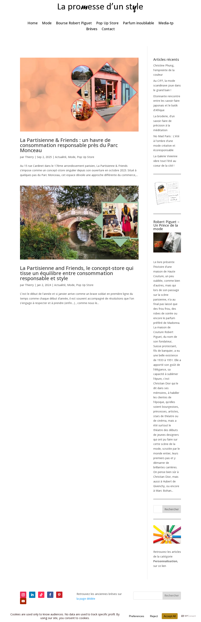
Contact (108, 29)
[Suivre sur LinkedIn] (32, 595)
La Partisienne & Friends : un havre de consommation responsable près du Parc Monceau (69, 145)
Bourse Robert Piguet (74, 23)
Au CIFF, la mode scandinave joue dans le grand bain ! (167, 85)
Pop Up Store (107, 23)
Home (32, 23)
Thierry (29, 157)
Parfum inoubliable (138, 23)
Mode (47, 23)
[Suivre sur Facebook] (50, 595)
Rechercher (171, 509)
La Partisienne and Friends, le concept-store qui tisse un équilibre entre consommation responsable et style (76, 273)
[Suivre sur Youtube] (23, 601)
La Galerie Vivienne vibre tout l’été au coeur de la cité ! (165, 160)
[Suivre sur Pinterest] (59, 595)
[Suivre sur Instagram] (23, 595)
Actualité (60, 157)
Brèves (91, 29)
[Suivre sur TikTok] (41, 595)
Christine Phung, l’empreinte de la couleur (164, 70)
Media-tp (166, 23)
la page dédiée (86, 598)
